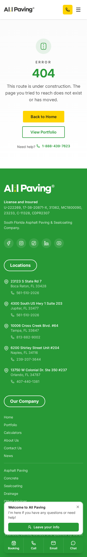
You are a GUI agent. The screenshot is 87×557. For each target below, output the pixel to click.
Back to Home (44, 116)
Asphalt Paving (16, 470)
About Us (11, 440)
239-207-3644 (28, 359)
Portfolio (10, 425)
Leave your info (46, 527)
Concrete (11, 478)
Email (53, 548)
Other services (15, 501)
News (8, 456)
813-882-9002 (28, 337)
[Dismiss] (78, 507)
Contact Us (13, 448)
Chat (73, 548)
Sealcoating (13, 486)
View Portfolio (43, 132)
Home (8, 417)
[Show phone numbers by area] (67, 9)
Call (33, 548)
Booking (13, 548)
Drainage (11, 493)
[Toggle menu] (78, 9)
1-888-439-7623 (56, 146)
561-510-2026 (27, 293)
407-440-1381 (27, 381)
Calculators (13, 432)
